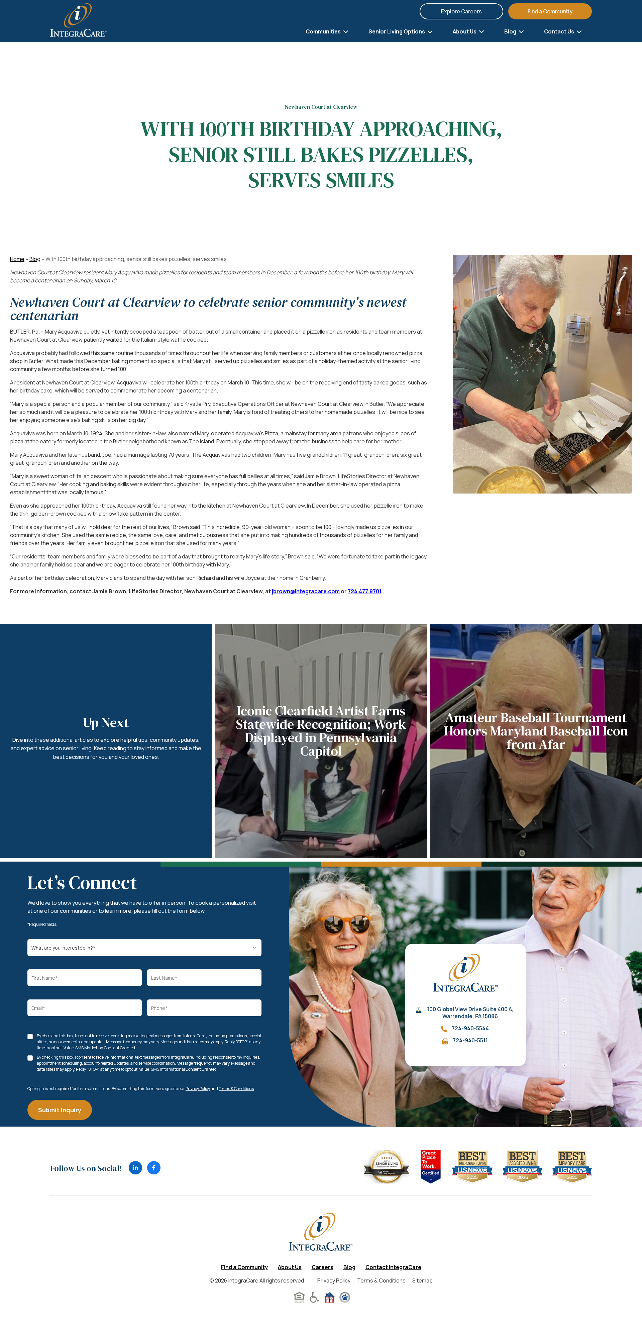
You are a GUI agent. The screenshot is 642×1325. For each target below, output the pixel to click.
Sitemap (422, 1280)
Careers (322, 1267)
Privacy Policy (198, 1088)
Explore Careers (461, 11)
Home (17, 259)
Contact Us (559, 31)
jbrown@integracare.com (306, 591)
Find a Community (550, 11)
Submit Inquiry (59, 1110)
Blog (510, 31)
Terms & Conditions (236, 1088)
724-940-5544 (470, 1028)
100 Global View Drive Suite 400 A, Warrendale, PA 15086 (470, 1013)
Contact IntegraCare (393, 1267)
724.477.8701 (364, 591)
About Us (465, 31)
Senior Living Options (397, 31)
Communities (324, 31)
